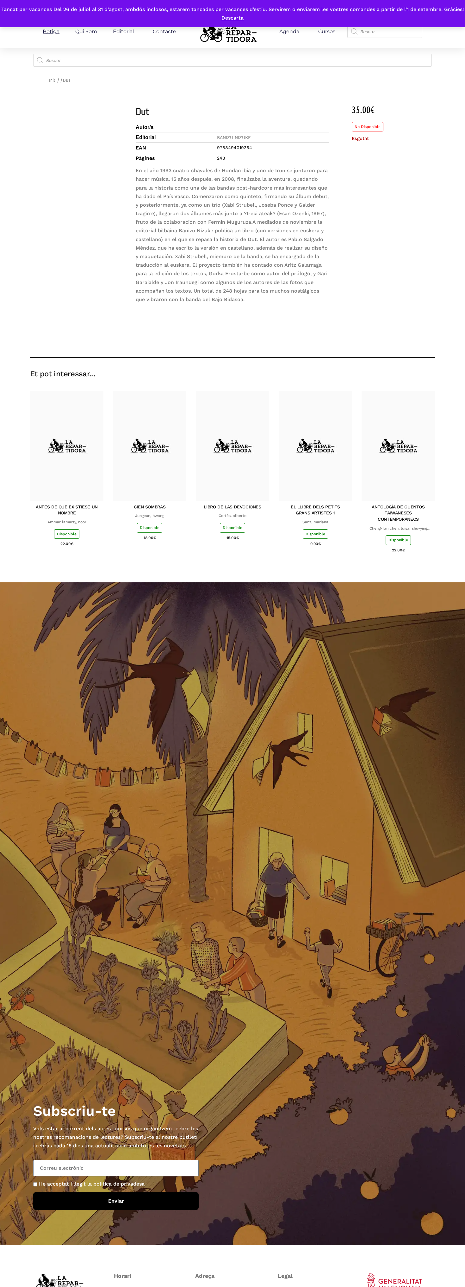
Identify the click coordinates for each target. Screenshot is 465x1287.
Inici (53, 80)
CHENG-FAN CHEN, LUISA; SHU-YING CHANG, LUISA (398, 528)
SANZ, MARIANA (315, 522)
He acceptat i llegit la (92, 1184)
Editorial (123, 31)
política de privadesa (119, 1184)
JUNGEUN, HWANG (149, 515)
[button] (385, 339)
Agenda (289, 31)
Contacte (164, 31)
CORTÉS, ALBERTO (232, 515)
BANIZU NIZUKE (234, 137)
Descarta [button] (232, 18)
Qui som (86, 31)
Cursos (326, 31)
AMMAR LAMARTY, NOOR (66, 522)
